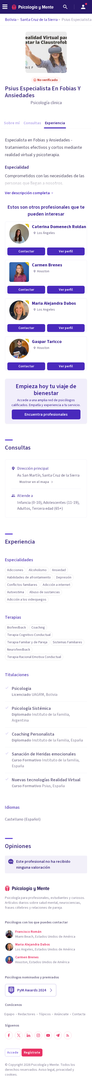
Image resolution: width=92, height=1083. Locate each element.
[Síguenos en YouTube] (48, 1035)
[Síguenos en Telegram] (58, 1035)
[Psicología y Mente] (32, 7)
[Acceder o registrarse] (83, 7)
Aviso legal (46, 1069)
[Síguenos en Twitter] (19, 1035)
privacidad (64, 1069)
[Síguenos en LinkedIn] (28, 1035)
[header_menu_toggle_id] (5, 7)
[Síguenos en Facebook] (9, 1035)
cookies (11, 1074)
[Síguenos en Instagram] (38, 1035)
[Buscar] (65, 7)
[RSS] (68, 1035)
